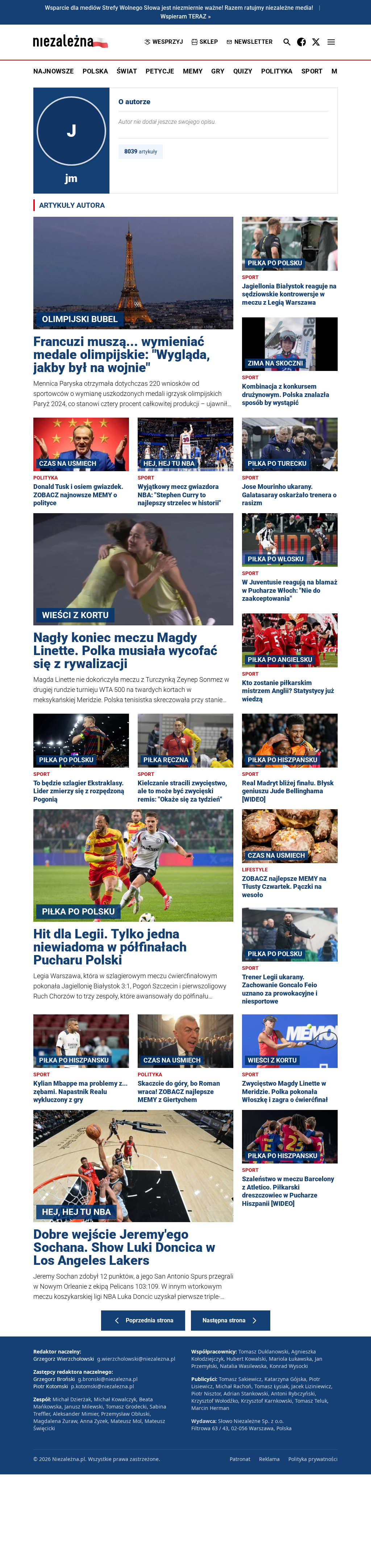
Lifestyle (255, 870)
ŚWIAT (127, 71)
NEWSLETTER (253, 41)
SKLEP (209, 41)
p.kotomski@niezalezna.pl (102, 1386)
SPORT (312, 71)
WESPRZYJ (168, 41)
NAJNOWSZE (53, 71)
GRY (217, 71)
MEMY (193, 71)
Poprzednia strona (150, 1320)
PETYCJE (160, 71)
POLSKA (95, 71)
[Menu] (331, 42)
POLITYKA (277, 71)
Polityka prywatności (313, 1459)
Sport (250, 277)
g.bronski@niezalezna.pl (108, 1379)
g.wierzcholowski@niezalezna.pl (136, 1358)
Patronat (240, 1459)
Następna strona (224, 1320)
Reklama (269, 1459)
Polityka (45, 478)
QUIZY (243, 71)
